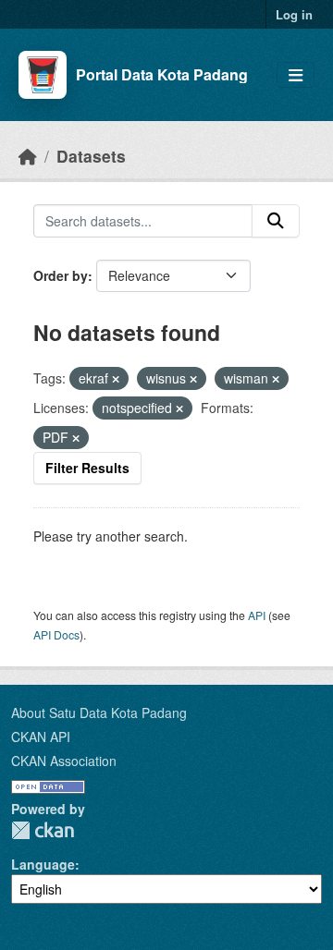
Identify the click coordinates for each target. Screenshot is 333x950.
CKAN (42, 830)
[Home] (27, 155)
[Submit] (276, 221)
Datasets (91, 155)
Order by (60, 275)
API (256, 615)
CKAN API (40, 736)
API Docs (56, 634)
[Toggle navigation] (295, 75)
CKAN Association (64, 760)
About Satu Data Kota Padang (99, 712)
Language (43, 864)
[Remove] (115, 378)
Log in (294, 14)
